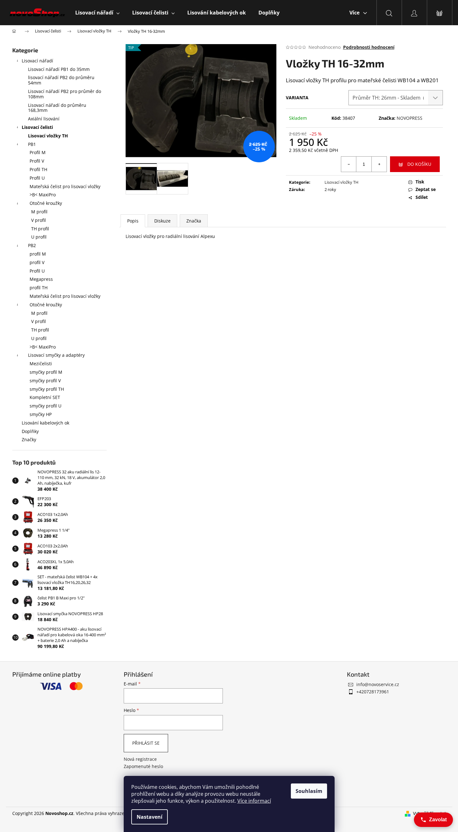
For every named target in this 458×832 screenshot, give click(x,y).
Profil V (37, 161)
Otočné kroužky (46, 203)
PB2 (32, 245)
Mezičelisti (41, 364)
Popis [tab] (133, 221)
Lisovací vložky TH (48, 136)
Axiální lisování (43, 119)
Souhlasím (309, 791)
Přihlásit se (146, 743)
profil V (37, 262)
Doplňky (30, 431)
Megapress (41, 279)
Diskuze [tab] (162, 221)
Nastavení (149, 816)
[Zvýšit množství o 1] (379, 164)
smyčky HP (41, 414)
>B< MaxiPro (43, 195)
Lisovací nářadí (37, 61)
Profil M (38, 152)
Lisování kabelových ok (45, 423)
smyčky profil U (45, 406)
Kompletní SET (45, 397)
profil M (38, 254)
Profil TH (38, 169)
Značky (29, 439)
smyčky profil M (46, 372)
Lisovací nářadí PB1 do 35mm (59, 69)
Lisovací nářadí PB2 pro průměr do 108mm (64, 94)
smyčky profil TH (47, 389)
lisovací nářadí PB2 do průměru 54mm (61, 80)
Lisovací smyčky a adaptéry (56, 355)
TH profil (40, 229)
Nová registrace (140, 759)
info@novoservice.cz (377, 684)
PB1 (32, 144)
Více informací (254, 800)
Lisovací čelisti (37, 127)
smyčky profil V (45, 381)
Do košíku (419, 164)
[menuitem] (97, 12)
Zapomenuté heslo (143, 766)
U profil (39, 237)
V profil (38, 220)
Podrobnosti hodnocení (368, 47)
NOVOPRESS (409, 118)
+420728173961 (372, 692)
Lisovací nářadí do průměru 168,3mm (57, 107)
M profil (39, 212)
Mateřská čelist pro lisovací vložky (65, 186)
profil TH (39, 288)
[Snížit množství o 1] (348, 164)
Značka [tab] (193, 221)
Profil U (37, 178)
